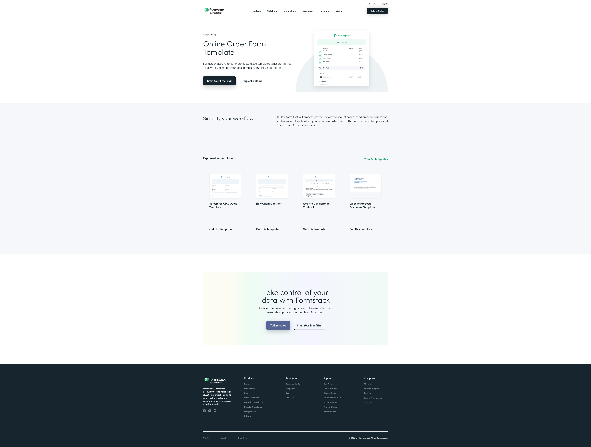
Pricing (338, 10)
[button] (256, 10)
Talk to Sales (377, 10)
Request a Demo (252, 81)
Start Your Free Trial (219, 81)
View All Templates (376, 159)
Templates (210, 35)
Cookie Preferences (373, 398)
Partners (324, 10)
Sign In (385, 3)
